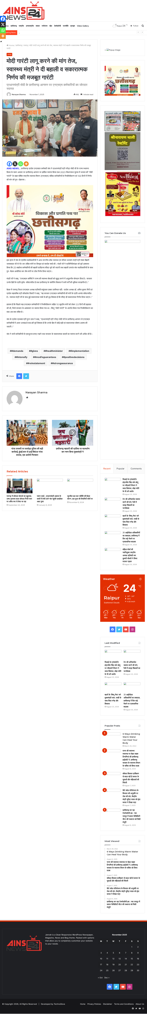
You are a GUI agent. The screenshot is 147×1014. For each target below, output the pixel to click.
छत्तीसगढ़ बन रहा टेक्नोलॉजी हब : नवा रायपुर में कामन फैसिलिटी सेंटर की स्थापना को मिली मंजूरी (131, 816)
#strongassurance (62, 363)
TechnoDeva (59, 1004)
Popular (120, 468)
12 (113, 958)
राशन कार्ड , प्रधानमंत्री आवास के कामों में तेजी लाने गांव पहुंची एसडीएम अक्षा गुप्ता (49, 499)
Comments (136, 468)
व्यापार (38, 26)
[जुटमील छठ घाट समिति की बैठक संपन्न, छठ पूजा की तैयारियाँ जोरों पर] (80, 486)
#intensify (21, 357)
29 (132, 970)
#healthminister (54, 350)
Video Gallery (83, 26)
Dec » (106, 977)
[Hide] (1, 41)
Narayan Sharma (19, 94)
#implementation (79, 350)
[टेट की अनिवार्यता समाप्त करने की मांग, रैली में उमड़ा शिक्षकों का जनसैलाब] (112, 503)
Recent (107, 468)
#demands (17, 350)
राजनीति (65, 26)
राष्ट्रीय (21, 26)
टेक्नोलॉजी (57, 26)
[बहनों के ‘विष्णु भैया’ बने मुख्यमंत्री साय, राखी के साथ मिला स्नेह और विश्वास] (112, 519)
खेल (50, 26)
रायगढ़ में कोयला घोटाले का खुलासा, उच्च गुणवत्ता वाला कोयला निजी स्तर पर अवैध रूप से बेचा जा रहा (19, 499)
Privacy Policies (94, 1004)
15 (132, 958)
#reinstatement (36, 363)
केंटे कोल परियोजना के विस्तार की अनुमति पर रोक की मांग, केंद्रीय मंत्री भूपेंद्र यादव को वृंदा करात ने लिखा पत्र (131, 796)
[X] (15, 163)
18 (107, 964)
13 (120, 958)
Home (11, 45)
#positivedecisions (73, 357)
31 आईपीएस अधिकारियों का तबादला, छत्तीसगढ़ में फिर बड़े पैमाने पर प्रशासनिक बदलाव (132, 700)
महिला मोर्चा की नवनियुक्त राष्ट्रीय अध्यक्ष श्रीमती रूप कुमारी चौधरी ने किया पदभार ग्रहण (130, 555)
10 (101, 958)
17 (101, 964)
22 (132, 964)
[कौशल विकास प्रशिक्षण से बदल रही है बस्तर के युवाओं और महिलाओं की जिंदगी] (112, 777)
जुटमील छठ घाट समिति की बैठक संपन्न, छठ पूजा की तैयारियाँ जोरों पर (80, 497)
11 (107, 958)
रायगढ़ (26, 45)
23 (138, 964)
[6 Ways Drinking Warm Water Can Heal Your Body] (112, 738)
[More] (26, 163)
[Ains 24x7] (23, 11)
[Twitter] (26, 376)
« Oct (100, 977)
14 (126, 958)
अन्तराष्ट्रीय (30, 26)
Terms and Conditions (124, 1004)
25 (107, 970)
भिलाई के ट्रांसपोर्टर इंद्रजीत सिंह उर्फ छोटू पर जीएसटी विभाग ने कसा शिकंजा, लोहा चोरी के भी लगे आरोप (131, 485)
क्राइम (72, 26)
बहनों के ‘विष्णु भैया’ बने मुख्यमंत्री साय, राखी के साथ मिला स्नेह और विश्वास (44, 32)
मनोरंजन (44, 26)
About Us (140, 1004)
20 (119, 964)
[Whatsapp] (20, 163)
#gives (34, 350)
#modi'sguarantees (45, 357)
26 (113, 970)
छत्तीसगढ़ (14, 26)
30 (138, 970)
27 (119, 970)
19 (113, 964)
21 (126, 964)
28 (126, 970)
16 (138, 958)
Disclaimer (107, 1004)
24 (101, 970)
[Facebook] (9, 163)
